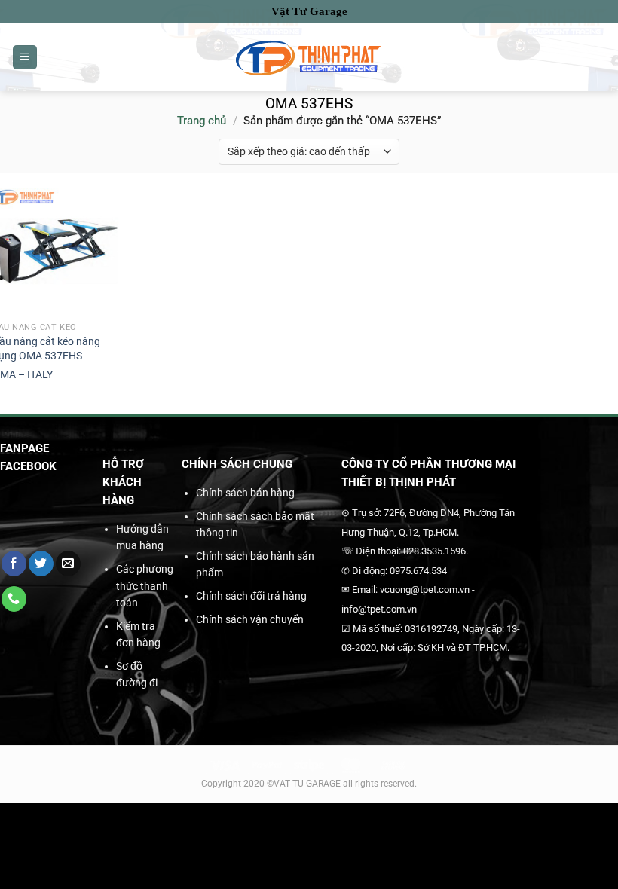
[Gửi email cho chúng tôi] (68, 563)
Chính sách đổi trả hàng (251, 596)
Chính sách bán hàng (245, 493)
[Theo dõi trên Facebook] (14, 563)
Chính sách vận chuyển (250, 619)
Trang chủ (201, 120)
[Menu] (25, 57)
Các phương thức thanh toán (144, 586)
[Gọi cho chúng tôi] (14, 599)
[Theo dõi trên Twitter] (41, 563)
